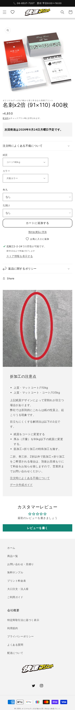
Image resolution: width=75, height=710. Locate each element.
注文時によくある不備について (30, 478)
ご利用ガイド (15, 597)
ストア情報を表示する (19, 256)
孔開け (6, 205)
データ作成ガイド (21, 484)
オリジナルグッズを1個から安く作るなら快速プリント (41, 708)
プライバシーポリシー (20, 636)
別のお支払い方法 (37, 231)
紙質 (5, 154)
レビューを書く (37, 528)
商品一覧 (12, 555)
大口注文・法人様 (18, 588)
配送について (15, 652)
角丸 (5, 189)
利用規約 (12, 628)
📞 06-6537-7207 (24, 3)
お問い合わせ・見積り (20, 564)
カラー (6, 170)
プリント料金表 (16, 580)
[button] (5, 12)
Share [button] (10, 278)
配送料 (6, 118)
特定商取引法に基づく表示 (23, 619)
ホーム (11, 547)
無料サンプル (15, 572)
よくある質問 (15, 644)
